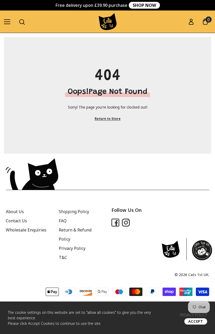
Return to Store (108, 118)
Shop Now (144, 5)
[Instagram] (126, 223)
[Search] (22, 22)
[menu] (7, 22)
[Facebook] (115, 223)
